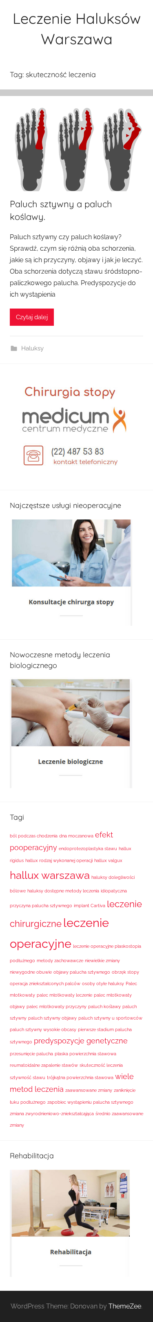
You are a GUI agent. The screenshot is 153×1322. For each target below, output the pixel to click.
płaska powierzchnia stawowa (85, 1053)
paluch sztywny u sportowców (110, 1018)
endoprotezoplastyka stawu (88, 848)
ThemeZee (125, 1306)
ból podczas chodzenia (34, 835)
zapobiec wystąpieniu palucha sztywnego (90, 1102)
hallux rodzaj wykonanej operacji (59, 860)
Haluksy (32, 348)
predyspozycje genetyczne (81, 1040)
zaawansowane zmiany (88, 1090)
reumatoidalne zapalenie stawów (44, 1065)
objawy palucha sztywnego (81, 972)
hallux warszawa (50, 875)
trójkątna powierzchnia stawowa (80, 1077)
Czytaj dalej (32, 317)
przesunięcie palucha (31, 1053)
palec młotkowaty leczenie (64, 995)
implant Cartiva (89, 905)
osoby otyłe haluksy (103, 983)
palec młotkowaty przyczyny (56, 1006)
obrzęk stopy (125, 972)
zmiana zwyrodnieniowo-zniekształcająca (52, 1113)
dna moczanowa (76, 835)
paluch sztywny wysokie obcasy (43, 1029)
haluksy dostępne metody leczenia (63, 890)
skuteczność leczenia (101, 1065)
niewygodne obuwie (31, 972)
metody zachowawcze (60, 960)
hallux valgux (108, 860)
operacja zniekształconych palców (45, 983)
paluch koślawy (104, 1006)
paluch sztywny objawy (52, 1018)
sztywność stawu (27, 1077)
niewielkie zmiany (102, 960)
